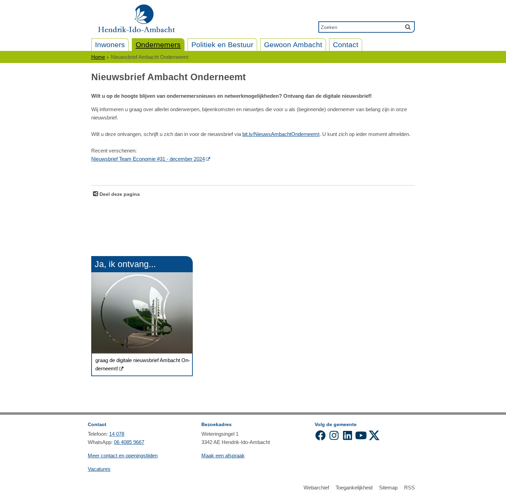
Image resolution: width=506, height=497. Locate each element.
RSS (409, 487)
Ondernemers (158, 45)
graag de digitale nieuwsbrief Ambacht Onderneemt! (142, 364)
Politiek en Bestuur (222, 45)
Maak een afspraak (223, 455)
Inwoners (110, 45)
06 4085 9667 (129, 442)
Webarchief (316, 487)
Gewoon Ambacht (293, 45)
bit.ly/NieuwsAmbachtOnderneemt (280, 134)
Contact (345, 45)
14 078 (116, 434)
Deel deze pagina (119, 194)
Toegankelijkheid (354, 487)
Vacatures (99, 469)
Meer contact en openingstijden (123, 455)
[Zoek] (408, 27)
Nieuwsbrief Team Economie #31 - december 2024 (148, 159)
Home (98, 57)
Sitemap (388, 487)
